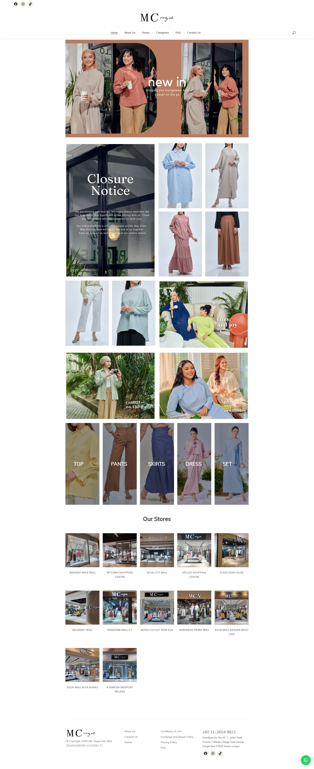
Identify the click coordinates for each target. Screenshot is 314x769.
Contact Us (194, 32)
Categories (162, 32)
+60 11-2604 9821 (219, 731)
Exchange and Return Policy (177, 736)
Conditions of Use (171, 731)
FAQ (178, 32)
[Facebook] (15, 4)
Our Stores (157, 518)
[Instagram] (23, 4)
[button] (306, 760)
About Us (129, 32)
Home (114, 32)
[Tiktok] (30, 4)
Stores (146, 32)
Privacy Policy (169, 742)
